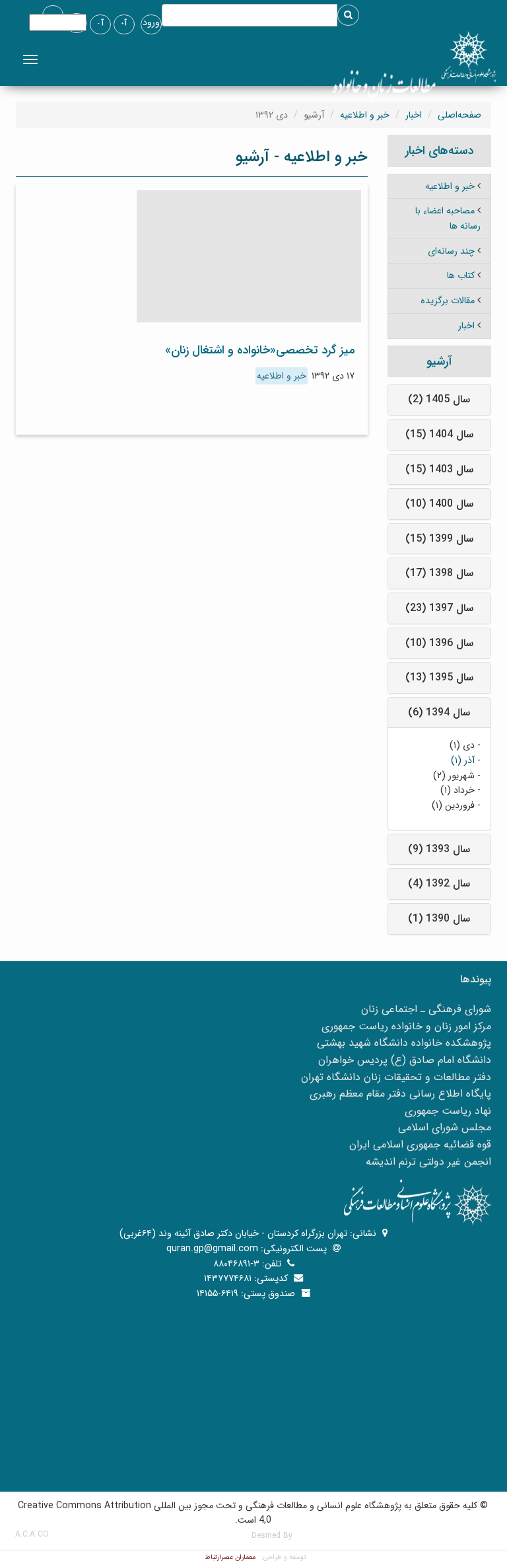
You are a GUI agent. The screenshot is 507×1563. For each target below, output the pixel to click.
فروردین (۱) (453, 805)
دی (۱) (462, 745)
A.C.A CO (32, 1534)
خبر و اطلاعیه (364, 115)
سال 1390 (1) (439, 918)
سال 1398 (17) (439, 573)
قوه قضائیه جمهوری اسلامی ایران (420, 1144)
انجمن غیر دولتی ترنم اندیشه (428, 1161)
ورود (151, 22)
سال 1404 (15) (439, 434)
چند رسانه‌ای (451, 251)
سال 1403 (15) (439, 469)
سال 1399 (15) (439, 538)
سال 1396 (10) (439, 643)
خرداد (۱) (457, 790)
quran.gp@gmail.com (212, 1248)
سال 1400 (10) (439, 503)
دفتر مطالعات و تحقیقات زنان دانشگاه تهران (396, 1077)
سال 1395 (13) (439, 677)
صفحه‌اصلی (459, 115)
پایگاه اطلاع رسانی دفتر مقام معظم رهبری (400, 1093)
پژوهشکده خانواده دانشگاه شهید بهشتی (404, 1043)
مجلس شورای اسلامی (444, 1127)
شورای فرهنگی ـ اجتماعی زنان (426, 1009)
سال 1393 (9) (439, 849)
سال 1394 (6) (439, 712)
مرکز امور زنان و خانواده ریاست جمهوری (406, 1026)
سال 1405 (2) (439, 399)
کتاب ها (461, 275)
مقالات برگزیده (448, 300)
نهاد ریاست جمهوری (448, 1111)
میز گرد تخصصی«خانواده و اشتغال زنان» (260, 350)
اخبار (413, 115)
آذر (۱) (463, 760)
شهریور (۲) (454, 775)
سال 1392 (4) (439, 883)
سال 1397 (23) (439, 608)
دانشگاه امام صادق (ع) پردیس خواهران (404, 1060)
